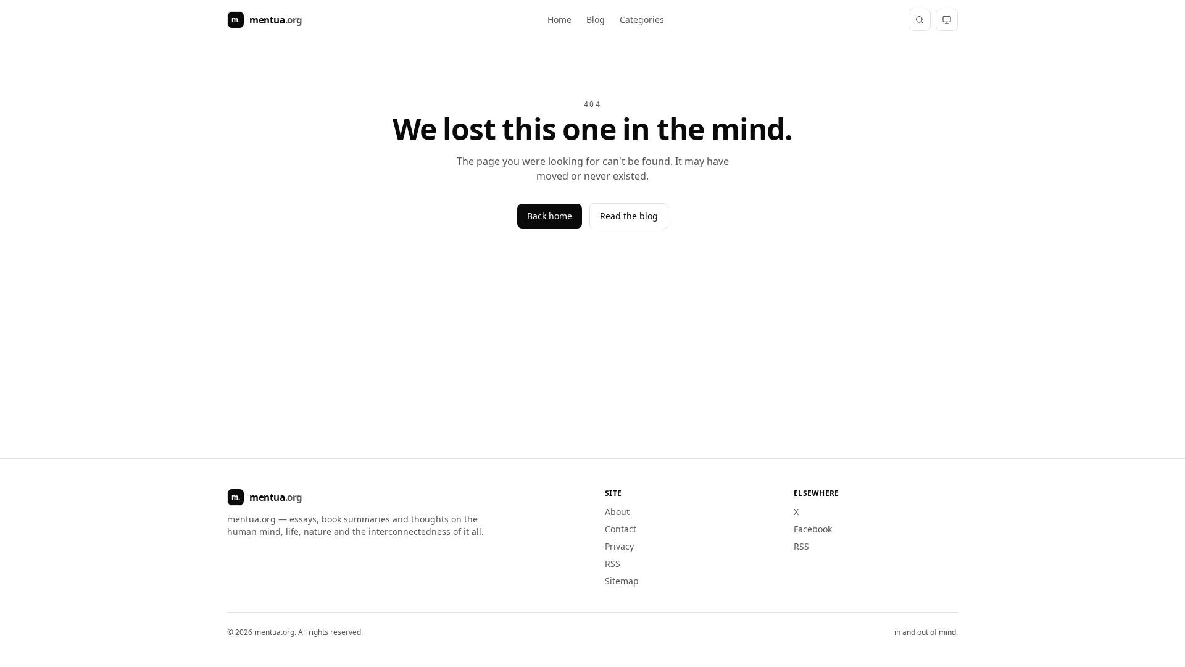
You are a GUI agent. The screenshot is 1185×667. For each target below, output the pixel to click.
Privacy (619, 546)
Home (559, 19)
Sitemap (622, 581)
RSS (612, 563)
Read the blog (629, 216)
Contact (620, 529)
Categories (642, 19)
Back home (549, 216)
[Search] (919, 20)
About (617, 512)
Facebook (813, 529)
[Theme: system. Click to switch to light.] (947, 20)
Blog (595, 19)
